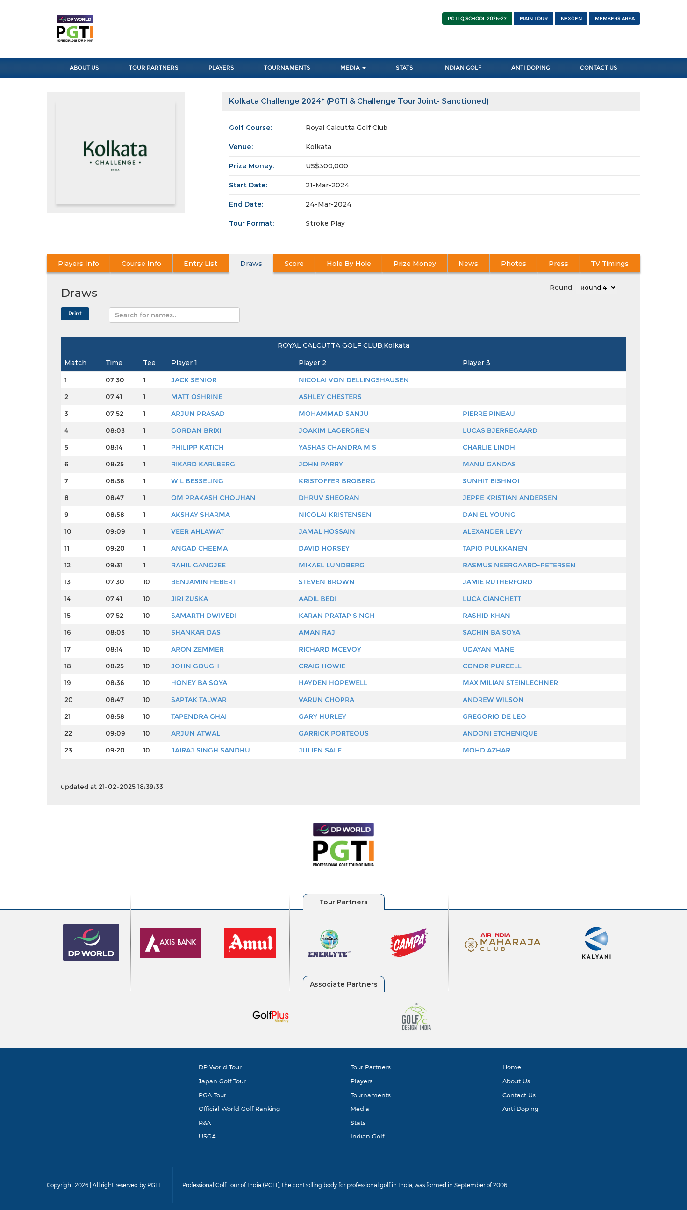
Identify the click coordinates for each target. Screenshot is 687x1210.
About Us (84, 67)
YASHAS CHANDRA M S (337, 447)
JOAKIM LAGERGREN (334, 430)
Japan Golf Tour (222, 1081)
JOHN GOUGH (195, 666)
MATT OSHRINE (196, 397)
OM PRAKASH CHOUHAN (213, 498)
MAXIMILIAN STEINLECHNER (510, 683)
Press (558, 263)
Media (350, 67)
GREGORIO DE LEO (494, 716)
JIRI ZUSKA (189, 598)
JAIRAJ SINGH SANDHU (210, 750)
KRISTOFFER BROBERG (337, 481)
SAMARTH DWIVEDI (203, 615)
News (468, 263)
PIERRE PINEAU (489, 413)
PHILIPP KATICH (197, 447)
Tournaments (287, 67)
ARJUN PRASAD (198, 413)
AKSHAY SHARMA (200, 514)
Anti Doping (530, 67)
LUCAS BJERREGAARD (500, 430)
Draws (251, 263)
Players (221, 67)
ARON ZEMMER (197, 649)
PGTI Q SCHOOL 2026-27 (477, 18)
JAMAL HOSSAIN (327, 531)
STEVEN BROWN (327, 582)
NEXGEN (571, 18)
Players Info (78, 263)
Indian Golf (462, 67)
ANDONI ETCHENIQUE (500, 733)
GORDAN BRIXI (196, 430)
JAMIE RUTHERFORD (497, 582)
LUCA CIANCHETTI (493, 598)
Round (561, 287)
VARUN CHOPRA (326, 699)
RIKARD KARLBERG (203, 464)
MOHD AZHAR (486, 750)
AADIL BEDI (317, 598)
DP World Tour (220, 1067)
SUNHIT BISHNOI (491, 481)
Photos (513, 263)
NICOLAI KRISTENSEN (335, 514)
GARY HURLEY (322, 716)
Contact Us (598, 67)
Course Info (141, 263)
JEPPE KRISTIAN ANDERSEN (510, 498)
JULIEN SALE (320, 750)
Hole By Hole (349, 263)
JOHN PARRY (321, 464)
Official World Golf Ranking (239, 1108)
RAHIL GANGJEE (198, 565)
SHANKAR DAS (196, 632)
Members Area (615, 18)
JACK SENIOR (194, 380)
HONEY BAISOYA (199, 683)
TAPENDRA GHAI (199, 716)
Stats (404, 67)
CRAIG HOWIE (322, 666)
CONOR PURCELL (492, 666)
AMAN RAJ (317, 632)
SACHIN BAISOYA (491, 632)
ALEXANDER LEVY (492, 531)
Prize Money (415, 263)
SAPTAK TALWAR (199, 699)
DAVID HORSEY (324, 548)
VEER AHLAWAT (197, 531)
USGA (207, 1136)
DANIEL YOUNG (489, 514)
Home (511, 1067)
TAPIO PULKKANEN (495, 548)
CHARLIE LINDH (489, 447)
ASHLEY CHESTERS (330, 397)
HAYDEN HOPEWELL (333, 683)
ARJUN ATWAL (195, 733)
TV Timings (610, 263)
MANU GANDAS (489, 464)
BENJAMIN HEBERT (203, 582)
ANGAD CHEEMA (199, 548)
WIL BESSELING (197, 481)
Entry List (200, 263)
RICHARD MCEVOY (330, 649)
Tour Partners (154, 67)
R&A (205, 1122)
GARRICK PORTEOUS (334, 733)
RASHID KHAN (486, 615)
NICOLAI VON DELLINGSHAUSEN (354, 380)
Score (294, 263)
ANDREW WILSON (493, 699)
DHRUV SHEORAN (329, 498)
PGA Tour (212, 1095)
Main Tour (534, 18)
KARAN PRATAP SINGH (337, 615)
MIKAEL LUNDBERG (332, 565)
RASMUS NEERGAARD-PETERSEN (519, 565)
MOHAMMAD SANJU (334, 413)
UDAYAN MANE (488, 649)
